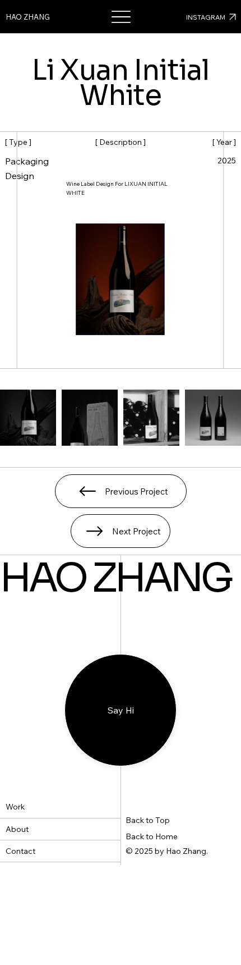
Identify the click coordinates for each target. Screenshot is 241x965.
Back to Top (148, 820)
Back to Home (152, 836)
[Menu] (121, 17)
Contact (20, 851)
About (17, 829)
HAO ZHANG (28, 16)
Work (15, 807)
